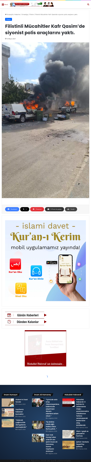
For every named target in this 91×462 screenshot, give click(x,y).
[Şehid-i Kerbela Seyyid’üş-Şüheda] (68, 445)
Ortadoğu (25, 14)
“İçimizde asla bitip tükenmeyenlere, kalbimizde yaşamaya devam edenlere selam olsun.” (52, 407)
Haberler (17, 14)
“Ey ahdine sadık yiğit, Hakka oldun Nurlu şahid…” (51, 425)
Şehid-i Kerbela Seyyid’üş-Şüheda (82, 444)
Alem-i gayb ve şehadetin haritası (82, 433)
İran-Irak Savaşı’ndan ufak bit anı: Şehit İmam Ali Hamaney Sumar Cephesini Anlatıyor (51, 443)
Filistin (31, 14)
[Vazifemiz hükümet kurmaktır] (8, 412)
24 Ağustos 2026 (36, 460)
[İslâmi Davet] (32, 4)
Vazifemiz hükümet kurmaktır (20, 411)
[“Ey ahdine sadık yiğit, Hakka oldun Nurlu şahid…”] (38, 425)
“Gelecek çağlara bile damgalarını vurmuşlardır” (21, 423)
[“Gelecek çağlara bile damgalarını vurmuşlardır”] (8, 423)
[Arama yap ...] (88, 5)
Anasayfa (9, 14)
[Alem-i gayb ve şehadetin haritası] (68, 434)
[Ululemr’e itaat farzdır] (8, 402)
